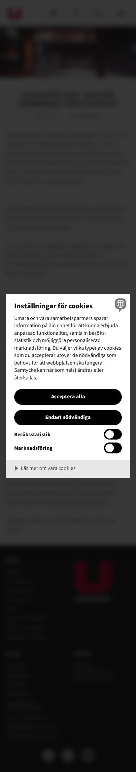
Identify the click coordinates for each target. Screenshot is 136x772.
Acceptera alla (68, 396)
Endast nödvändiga (68, 417)
